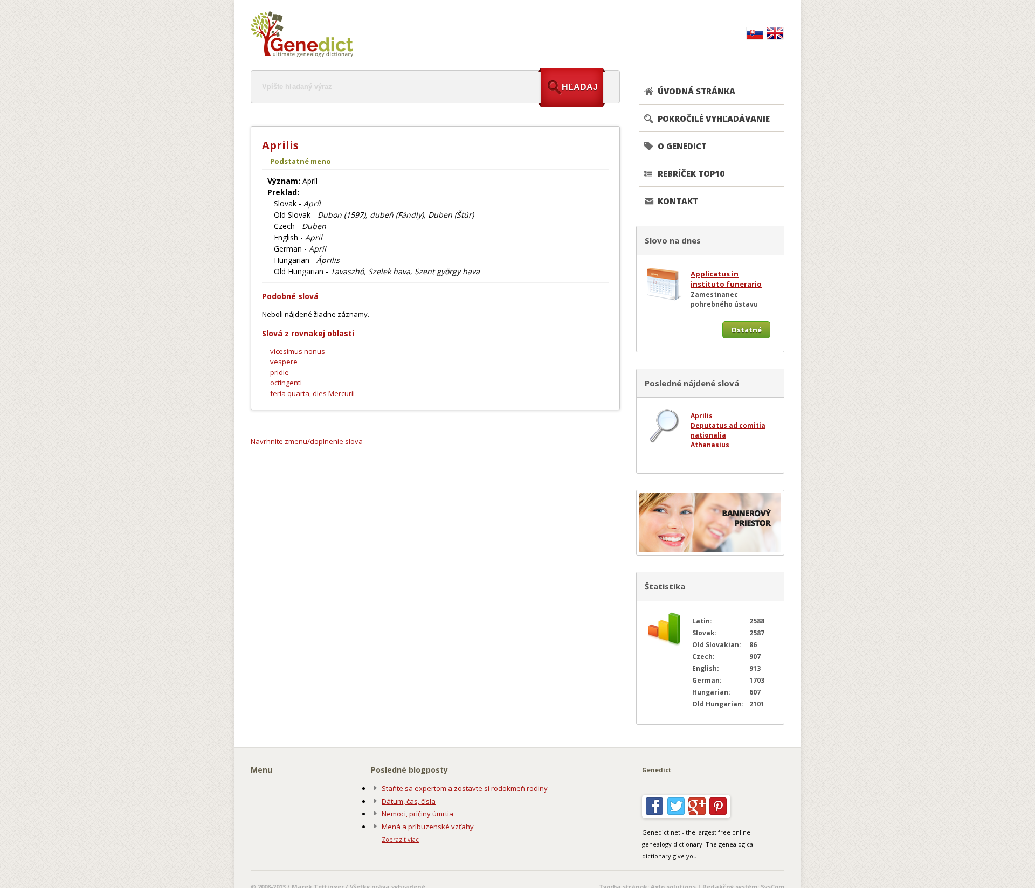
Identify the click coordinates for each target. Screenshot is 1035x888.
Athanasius (710, 444)
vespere (284, 361)
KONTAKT (678, 201)
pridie (279, 372)
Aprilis (702, 415)
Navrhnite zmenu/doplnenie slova (307, 441)
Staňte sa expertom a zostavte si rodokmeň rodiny (465, 788)
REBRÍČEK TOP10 (691, 173)
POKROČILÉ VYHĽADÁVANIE (714, 118)
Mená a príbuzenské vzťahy (428, 826)
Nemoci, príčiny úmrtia (417, 813)
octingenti (286, 382)
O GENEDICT (682, 146)
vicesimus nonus (297, 351)
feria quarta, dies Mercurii (312, 393)
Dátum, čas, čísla (409, 801)
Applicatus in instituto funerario (726, 279)
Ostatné (746, 330)
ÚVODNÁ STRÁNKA (696, 91)
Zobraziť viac (400, 839)
